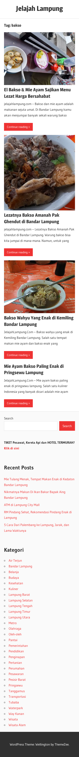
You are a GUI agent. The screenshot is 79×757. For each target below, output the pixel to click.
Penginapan (17, 657)
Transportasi (17, 696)
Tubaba (14, 702)
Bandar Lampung (20, 566)
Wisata (13, 719)
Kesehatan (16, 583)
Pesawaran (16, 674)
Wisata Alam (17, 725)
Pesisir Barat (17, 680)
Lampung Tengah (20, 606)
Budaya (14, 578)
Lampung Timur (19, 611)
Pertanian (15, 663)
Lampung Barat (19, 595)
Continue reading (17, 127)
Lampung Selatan (21, 600)
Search (8, 418)
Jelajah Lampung (39, 8)
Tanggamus (17, 691)
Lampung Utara (19, 617)
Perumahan (16, 668)
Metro (13, 623)
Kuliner (13, 589)
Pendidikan (16, 651)
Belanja (14, 572)
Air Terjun (15, 560)
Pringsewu (16, 685)
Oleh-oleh (15, 634)
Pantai (13, 640)
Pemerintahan (18, 646)
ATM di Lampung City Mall (22, 505)
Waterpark (16, 708)
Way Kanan (16, 714)
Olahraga (15, 628)
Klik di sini (11, 448)
